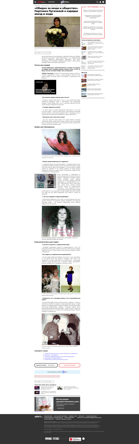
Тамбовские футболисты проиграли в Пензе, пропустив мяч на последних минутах (93, 28)
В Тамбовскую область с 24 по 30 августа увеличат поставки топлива (93, 34)
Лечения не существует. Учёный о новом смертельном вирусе (95, 57)
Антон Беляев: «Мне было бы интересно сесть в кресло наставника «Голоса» (47, 388)
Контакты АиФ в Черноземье (60, 416)
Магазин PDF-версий (69, 417)
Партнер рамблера (64, 438)
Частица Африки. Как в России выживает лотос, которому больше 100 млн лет (96, 43)
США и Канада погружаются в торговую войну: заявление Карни (95, 75)
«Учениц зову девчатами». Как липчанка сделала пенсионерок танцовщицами (58, 357)
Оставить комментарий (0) (70, 365)
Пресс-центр (81, 416)
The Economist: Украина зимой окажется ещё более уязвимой (94, 89)
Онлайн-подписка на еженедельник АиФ (53, 417)
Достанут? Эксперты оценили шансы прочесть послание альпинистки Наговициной (96, 62)
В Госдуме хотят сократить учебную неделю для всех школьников (95, 80)
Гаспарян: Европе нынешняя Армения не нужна (93, 85)
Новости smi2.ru (39, 411)
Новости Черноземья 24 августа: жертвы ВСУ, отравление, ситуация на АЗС (93, 22)
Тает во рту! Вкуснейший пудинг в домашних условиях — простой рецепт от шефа (95, 48)
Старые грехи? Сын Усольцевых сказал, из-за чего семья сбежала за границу (96, 52)
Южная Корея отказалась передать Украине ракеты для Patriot (95, 94)
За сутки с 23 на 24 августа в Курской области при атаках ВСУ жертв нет (93, 11)
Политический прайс (49, 419)
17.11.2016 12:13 (37, 5)
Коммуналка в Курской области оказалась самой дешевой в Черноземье (92, 17)
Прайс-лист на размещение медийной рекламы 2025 (89, 417)
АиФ (35, 49)
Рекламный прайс (48, 416)
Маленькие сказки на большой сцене (56, 359)
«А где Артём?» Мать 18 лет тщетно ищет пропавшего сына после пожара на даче (95, 67)
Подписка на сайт (73, 416)
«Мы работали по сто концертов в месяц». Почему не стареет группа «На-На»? (48, 392)
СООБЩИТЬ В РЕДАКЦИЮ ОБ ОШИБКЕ (63, 419)
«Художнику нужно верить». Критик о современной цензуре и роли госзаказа (71, 388)
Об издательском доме (91, 416)
